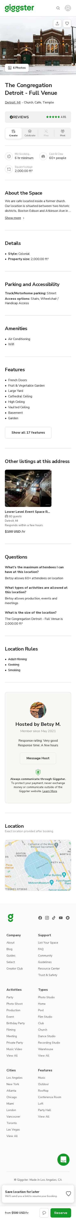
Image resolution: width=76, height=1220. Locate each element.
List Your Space (48, 943)
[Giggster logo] (10, 918)
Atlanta (11, 1091)
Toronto (11, 1123)
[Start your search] (58, 8)
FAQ (41, 949)
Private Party (14, 1043)
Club (41, 1023)
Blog (9, 949)
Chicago (11, 1097)
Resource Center (49, 968)
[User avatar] (68, 8)
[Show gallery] (38, 45)
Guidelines (45, 962)
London (11, 1110)
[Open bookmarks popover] (67, 23)
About (10, 943)
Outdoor (43, 1084)
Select (10, 962)
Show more (13, 218)
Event (10, 1017)
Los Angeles (14, 1078)
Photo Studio (46, 997)
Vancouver (13, 1117)
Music (41, 1078)
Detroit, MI (12, 102)
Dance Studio (47, 1036)
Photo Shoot (14, 1004)
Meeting (11, 1036)
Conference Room (49, 1097)
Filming (10, 1030)
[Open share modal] (37, 475)
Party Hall (44, 1110)
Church (42, 1030)
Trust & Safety (47, 975)
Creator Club (14, 968)
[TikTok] (54, 918)
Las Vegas (13, 1129)
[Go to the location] (28, 488)
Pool (41, 1010)
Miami (10, 1104)
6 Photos (19, 68)
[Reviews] (68, 918)
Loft (40, 1104)
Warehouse (45, 1049)
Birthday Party (15, 1023)
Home (42, 1004)
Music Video (14, 1049)
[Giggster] (19, 8)
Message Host (38, 758)
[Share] (57, 23)
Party (9, 997)
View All (12, 1056)
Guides (10, 956)
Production (13, 1010)
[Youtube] (61, 918)
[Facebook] (40, 918)
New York (12, 1084)
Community (45, 956)
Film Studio (45, 1017)
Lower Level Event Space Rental (28, 512)
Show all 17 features (28, 432)
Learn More (50, 791)
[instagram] (47, 918)
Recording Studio (49, 1043)
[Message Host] (44, 1213)
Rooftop (43, 1091)
